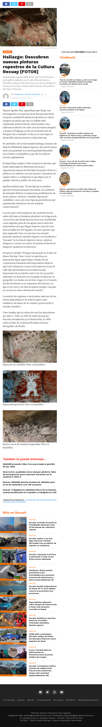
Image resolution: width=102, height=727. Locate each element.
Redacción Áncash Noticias (27, 94)
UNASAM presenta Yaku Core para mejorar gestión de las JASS (29, 465)
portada (7, 502)
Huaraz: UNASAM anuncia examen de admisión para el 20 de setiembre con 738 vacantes (29, 483)
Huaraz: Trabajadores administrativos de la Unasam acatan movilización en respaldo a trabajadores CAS (29, 491)
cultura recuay (32, 500)
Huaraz (21, 700)
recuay (15, 502)
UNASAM (22, 502)
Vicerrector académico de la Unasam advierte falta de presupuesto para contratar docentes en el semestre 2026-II (29, 474)
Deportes (70, 700)
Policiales (58, 700)
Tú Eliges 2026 (44, 700)
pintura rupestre (48, 500)
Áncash (30, 700)
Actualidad (9, 700)
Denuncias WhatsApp (88, 700)
